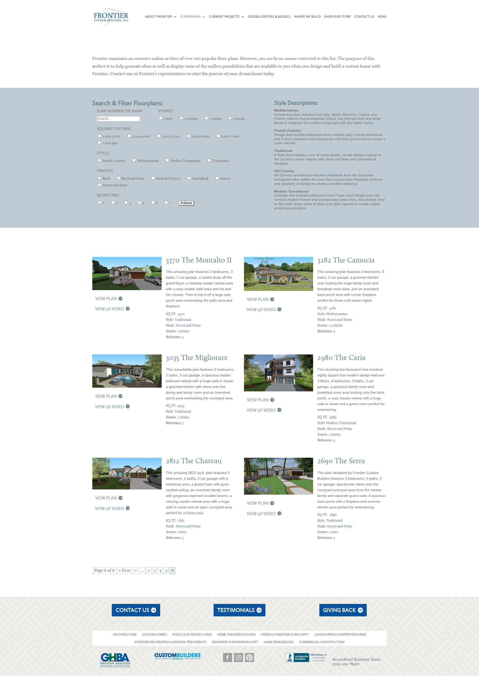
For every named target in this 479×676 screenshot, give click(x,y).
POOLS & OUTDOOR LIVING (192, 634)
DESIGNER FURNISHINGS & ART (235, 642)
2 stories (215, 119)
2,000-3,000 (111, 136)
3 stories (238, 119)
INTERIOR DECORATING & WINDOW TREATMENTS (170, 642)
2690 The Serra (341, 461)
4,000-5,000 (170, 136)
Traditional (220, 161)
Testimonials (235, 610)
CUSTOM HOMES (154, 634)
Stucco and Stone (114, 185)
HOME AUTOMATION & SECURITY (285, 634)
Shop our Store (337, 16)
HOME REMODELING (279, 642)
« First (124, 570)
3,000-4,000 (140, 136)
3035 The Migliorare (197, 358)
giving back (339, 610)
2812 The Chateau (194, 461)
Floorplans (190, 16)
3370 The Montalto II (199, 260)
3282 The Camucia (346, 260)
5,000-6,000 (200, 136)
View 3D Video (109, 308)
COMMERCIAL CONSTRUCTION (322, 642)
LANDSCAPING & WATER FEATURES (340, 634)
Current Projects (224, 16)
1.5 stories (191, 119)
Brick (106, 179)
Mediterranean (147, 161)
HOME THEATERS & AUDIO (236, 634)
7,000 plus (110, 143)
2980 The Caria (341, 358)
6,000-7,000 (230, 136)
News (382, 16)
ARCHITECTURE (125, 634)
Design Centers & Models (269, 16)
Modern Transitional (185, 161)
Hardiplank (200, 179)
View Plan (106, 298)
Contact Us (364, 16)
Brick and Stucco (167, 179)
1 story (168, 119)
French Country (113, 161)
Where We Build (307, 16)
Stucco (225, 179)
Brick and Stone (132, 179)
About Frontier (158, 16)
